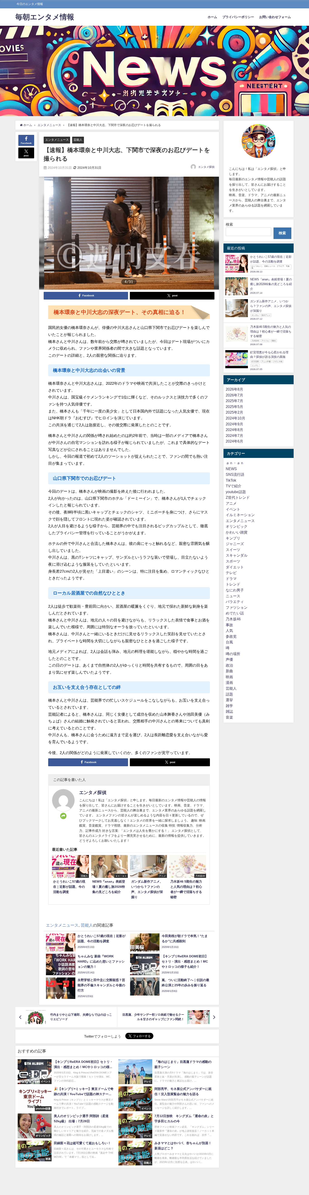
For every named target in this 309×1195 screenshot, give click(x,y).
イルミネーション (240, 515)
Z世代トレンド (238, 497)
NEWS (231, 469)
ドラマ (231, 578)
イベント (233, 509)
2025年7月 (234, 401)
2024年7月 (234, 435)
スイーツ (233, 549)
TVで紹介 (233, 486)
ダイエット (235, 567)
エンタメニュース (57, 139)
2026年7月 (234, 395)
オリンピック (236, 526)
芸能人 (78, 139)
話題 (229, 694)
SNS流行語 (235, 474)
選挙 (229, 700)
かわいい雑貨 (236, 532)
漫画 (229, 682)
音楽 (229, 717)
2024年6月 (234, 441)
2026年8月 (234, 389)
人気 (229, 631)
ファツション (236, 607)
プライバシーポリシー (238, 17)
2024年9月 (234, 424)
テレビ (231, 573)
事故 (229, 625)
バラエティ (235, 602)
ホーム (212, 17)
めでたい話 (235, 613)
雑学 (229, 706)
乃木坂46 (233, 619)
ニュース (233, 596)
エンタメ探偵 (206, 167)
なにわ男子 (235, 590)
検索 (229, 224)
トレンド (233, 584)
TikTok (231, 480)
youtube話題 (236, 492)
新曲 (229, 671)
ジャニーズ (235, 544)
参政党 (231, 636)
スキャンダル (236, 555)
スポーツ (233, 561)
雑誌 (229, 711)
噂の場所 (233, 654)
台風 (229, 642)
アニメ (231, 503)
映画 (229, 677)
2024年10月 (235, 418)
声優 (229, 659)
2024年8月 (234, 430)
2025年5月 (234, 406)
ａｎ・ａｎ (235, 463)
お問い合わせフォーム (275, 17)
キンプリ (233, 538)
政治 (229, 665)
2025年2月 (234, 412)
